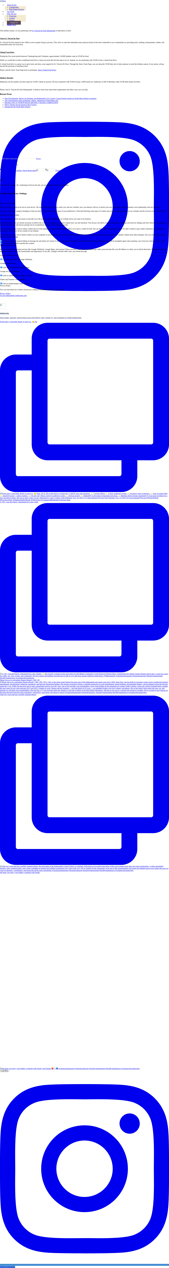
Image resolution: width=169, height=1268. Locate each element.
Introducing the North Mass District (17, 107)
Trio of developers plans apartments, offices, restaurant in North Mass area (31, 101)
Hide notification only (19, 296)
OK (1, 189)
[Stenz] (3, 1)
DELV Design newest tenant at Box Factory (21, 105)
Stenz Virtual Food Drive (47, 70)
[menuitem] (15, 7)
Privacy (38, 159)
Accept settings (5, 296)
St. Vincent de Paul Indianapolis (43, 31)
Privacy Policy (5, 293)
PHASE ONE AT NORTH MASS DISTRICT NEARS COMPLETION (31, 103)
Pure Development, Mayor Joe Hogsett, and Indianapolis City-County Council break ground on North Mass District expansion (50, 98)
